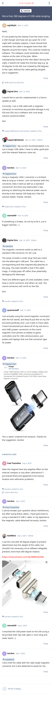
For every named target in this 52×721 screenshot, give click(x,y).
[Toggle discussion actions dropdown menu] (49, 3)
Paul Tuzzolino (12, 507)
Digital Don (10, 146)
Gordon (9, 246)
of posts (25, 3)
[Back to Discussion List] (3, 3)
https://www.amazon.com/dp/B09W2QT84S (23, 557)
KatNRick (9, 659)
